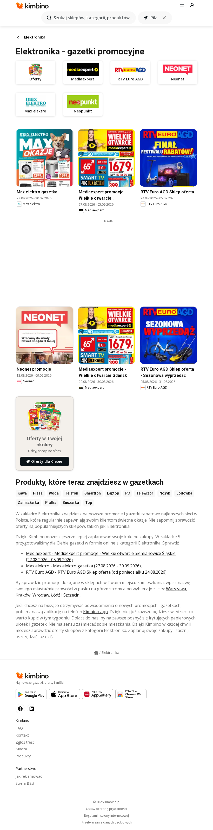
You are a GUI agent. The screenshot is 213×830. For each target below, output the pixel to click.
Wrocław (40, 595)
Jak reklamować (29, 776)
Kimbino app (95, 611)
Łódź (55, 595)
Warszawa (176, 589)
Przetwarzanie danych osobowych (107, 822)
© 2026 (106, 802)
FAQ (19, 728)
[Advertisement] (110, 259)
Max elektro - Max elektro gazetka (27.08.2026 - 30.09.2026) (83, 566)
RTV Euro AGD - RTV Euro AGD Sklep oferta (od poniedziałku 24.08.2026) (96, 572)
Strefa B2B (25, 783)
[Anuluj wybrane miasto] (164, 17)
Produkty (23, 755)
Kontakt (22, 735)
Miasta (21, 748)
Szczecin (71, 595)
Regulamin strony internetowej (106, 816)
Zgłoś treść (25, 742)
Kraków (23, 595)
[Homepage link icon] (96, 653)
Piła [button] (153, 18)
